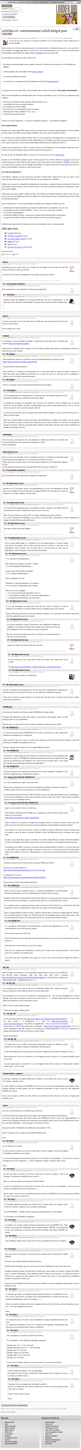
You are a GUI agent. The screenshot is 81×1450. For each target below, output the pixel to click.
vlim (9, 318)
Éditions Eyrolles (9, 1430)
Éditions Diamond (10, 1428)
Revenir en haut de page (8, 1412)
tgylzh (9, 969)
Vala (21, 50)
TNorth (11, 859)
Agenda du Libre (9, 1422)
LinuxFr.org (66, 13)
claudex (17, 672)
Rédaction (44, 2)
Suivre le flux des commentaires (15, 1405)
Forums (35, 2)
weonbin (10, 453)
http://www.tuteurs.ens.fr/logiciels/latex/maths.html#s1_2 (47, 1019)
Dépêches (12, 2)
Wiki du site (48, 1434)
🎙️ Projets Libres (56, 2)
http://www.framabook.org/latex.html (57, 1026)
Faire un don (48, 1424)
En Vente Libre (9, 1434)
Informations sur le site (51, 1428)
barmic (10, 264)
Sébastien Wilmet (13, 38)
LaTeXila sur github (14, 236)
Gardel (14, 603)
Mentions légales (50, 1422)
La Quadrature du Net (11, 1437)
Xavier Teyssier (68, 38)
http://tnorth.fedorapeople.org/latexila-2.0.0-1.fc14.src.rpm (24, 870)
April (6, 1424)
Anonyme (11, 285)
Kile (32, 53)
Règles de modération (51, 1436)
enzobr (10, 1107)
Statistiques (48, 1437)
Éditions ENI (8, 1432)
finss (10, 296)
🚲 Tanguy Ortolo (13, 1075)
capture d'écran (37, 72)
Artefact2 (11, 708)
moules (13, 555)
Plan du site (48, 1443)
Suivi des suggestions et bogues (54, 1432)
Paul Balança (11, 337)
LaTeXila (10, 233)
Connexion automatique (10, 14)
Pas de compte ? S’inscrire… (10, 20)
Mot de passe (6, 11)
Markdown (8, 254)
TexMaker (39, 53)
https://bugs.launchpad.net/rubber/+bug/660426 (22, 818)
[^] (3, 284)
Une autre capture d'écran (16, 239)
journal (66, 160)
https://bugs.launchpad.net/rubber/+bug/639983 (20, 362)
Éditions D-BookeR (10, 1426)
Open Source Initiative (11, 1441)
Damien (10, 381)
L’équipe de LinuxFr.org (51, 1426)
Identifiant (5, 8)
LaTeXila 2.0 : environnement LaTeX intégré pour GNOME (34, 32)
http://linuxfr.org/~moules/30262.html (47, 667)
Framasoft (7, 1436)
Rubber (5, 67)
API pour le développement (52, 1439)
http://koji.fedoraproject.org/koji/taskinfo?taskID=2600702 (25, 877)
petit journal (60, 155)
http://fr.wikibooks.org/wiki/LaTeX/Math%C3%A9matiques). (24, 977)
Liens (28, 2)
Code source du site (50, 1441)
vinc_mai (10, 436)
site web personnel (24, 38)
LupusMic (11, 686)
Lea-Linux (7, 1439)
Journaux (21, 2)
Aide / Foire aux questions (52, 1430)
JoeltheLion (12, 752)
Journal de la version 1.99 (17, 247)
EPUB (17, 254)
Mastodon (34, 38)
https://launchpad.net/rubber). (19, 343)
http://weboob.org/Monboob (21, 667)
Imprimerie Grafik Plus (11, 1443)
